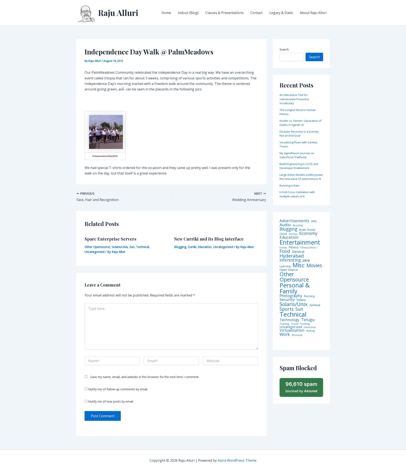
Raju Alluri (118, 12)
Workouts (297, 335)
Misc (298, 265)
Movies (314, 265)
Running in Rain (289, 185)
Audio (285, 225)
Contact (256, 12)
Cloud (283, 234)
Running (309, 296)
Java (306, 260)
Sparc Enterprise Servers (110, 239)
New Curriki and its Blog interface (209, 239)
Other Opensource (97, 247)
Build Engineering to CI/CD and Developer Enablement (299, 166)
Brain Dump (307, 229)
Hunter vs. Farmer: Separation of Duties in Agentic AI (300, 123)
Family (283, 248)
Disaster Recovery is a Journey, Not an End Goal (299, 134)
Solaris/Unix (120, 247)
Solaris (301, 299)
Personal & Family (295, 288)
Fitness (293, 247)
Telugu (308, 320)
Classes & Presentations (224, 12)
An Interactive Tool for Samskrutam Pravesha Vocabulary (294, 99)
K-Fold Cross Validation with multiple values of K (297, 194)
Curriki (192, 247)
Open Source (289, 269)
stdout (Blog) (188, 12)
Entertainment (300, 242)
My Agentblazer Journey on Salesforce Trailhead (297, 155)
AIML (314, 221)
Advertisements (294, 221)
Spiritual (315, 305)
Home (166, 12)
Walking (310, 331)
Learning (285, 266)
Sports (287, 309)
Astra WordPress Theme (237, 460)
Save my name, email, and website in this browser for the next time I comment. (144, 377)
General (298, 252)
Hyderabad (292, 255)
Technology (289, 319)
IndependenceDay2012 (105, 156)
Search (284, 49)
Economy (308, 233)
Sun (131, 247)
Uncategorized (94, 252)
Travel (294, 324)
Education (204, 247)
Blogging (180, 247)
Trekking (305, 324)
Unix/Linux (310, 327)
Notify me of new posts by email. (111, 401)
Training (284, 324)
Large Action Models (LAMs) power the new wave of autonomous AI (301, 177)
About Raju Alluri (313, 12)
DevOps (293, 234)
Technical (142, 247)
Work (285, 334)
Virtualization (292, 330)
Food (285, 251)
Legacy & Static (281, 12)
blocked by (301, 387)
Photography (291, 296)
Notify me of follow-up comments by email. (118, 389)
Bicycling (298, 225)
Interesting (290, 260)
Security (287, 300)
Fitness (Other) (308, 248)
